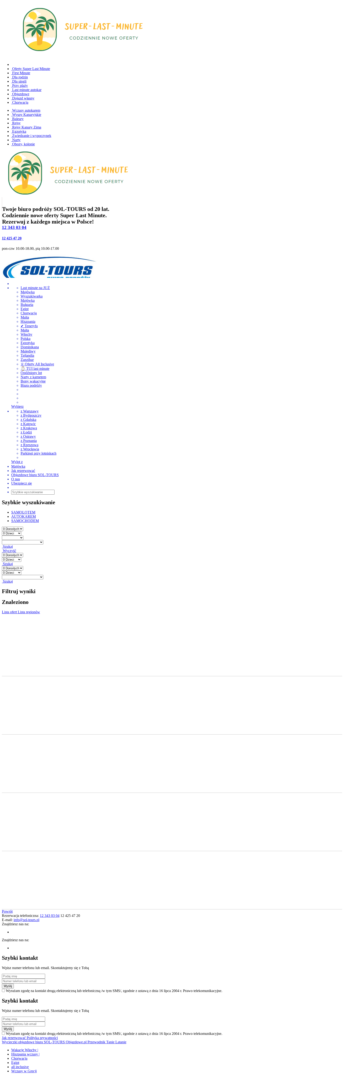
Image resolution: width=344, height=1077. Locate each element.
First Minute (20, 73)
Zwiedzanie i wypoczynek (31, 136)
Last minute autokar (26, 90)
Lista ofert (10, 612)
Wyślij (8, 986)
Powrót (7, 911)
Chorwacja (19, 102)
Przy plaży (19, 86)
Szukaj (7, 546)
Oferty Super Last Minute (30, 69)
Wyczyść (9, 551)
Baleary (17, 119)
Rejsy (16, 123)
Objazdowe (20, 94)
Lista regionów (29, 612)
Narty (16, 140)
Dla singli (18, 81)
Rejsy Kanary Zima (26, 127)
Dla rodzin (19, 77)
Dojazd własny (22, 98)
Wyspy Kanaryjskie (26, 115)
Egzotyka (18, 131)
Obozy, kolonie (23, 144)
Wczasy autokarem (25, 110)
